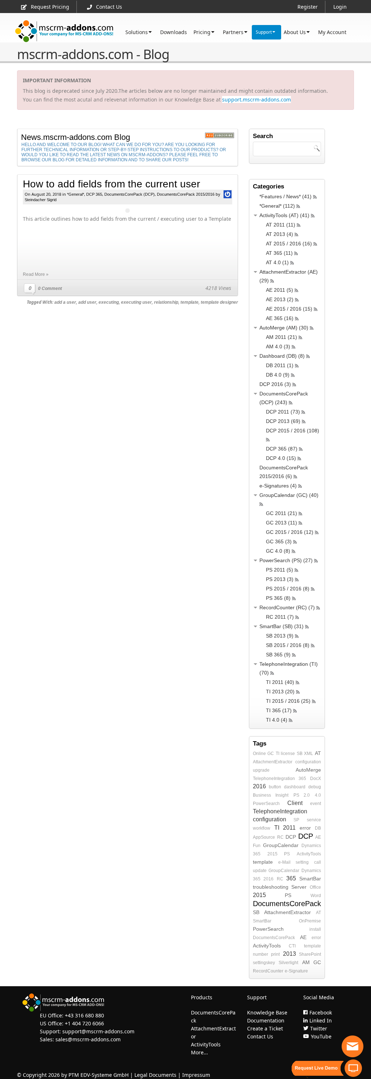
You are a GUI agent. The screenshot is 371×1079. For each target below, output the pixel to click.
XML (308, 753)
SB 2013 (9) (279, 636)
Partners (233, 32)
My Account (332, 32)
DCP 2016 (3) (275, 384)
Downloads (173, 32)
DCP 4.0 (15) (281, 458)
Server (299, 887)
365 (302, 778)
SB (300, 753)
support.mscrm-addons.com (256, 99)
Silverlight (288, 962)
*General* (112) (277, 206)
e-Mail (284, 862)
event (315, 803)
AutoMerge (308, 770)
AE (318, 837)
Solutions (136, 32)
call (317, 862)
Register (307, 6)
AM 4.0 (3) (278, 346)
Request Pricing (50, 6)
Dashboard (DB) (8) (282, 356)
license (288, 753)
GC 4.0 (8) (278, 551)
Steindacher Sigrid (41, 200)
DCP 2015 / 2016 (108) (292, 430)
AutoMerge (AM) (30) (283, 328)
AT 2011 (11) (280, 225)
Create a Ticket (265, 1028)
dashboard (294, 786)
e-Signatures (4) (278, 486)
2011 (289, 828)
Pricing (201, 32)
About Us (295, 32)
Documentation (265, 1020)
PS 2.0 (301, 795)
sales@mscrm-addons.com (88, 1039)
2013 (289, 954)
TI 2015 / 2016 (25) (288, 701)
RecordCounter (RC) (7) (287, 607)
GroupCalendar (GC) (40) (288, 495)
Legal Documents (155, 1074)
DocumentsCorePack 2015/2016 (185, 194)
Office (315, 887)
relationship (166, 302)
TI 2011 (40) (280, 682)
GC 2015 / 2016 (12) (289, 532)
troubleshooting (270, 887)
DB (318, 828)
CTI (292, 946)
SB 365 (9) (278, 654)
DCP (290, 837)
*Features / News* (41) (285, 196)
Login (340, 6)
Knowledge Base (267, 1012)
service (314, 819)
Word (315, 895)
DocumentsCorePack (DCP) (129, 194)
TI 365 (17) (279, 710)
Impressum (196, 1074)
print (275, 954)
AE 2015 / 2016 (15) (289, 309)
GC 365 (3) (279, 541)
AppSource (264, 837)
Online (259, 753)
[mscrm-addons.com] (64, 31)
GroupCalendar (281, 845)
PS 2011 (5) (279, 570)
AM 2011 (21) (281, 337)
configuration (308, 761)
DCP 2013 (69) (283, 421)
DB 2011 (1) (279, 365)
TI (277, 753)
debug (314, 786)
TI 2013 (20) (280, 691)
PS (287, 853)
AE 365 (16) (279, 318)
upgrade (261, 770)
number (260, 954)
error (305, 828)
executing (109, 302)
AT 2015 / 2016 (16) (289, 243)
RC (280, 837)
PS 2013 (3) (279, 579)
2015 (272, 853)
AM (306, 962)
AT (318, 753)
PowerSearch (266, 803)
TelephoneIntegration (274, 778)
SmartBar (310, 878)
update (260, 870)
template (189, 302)
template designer (219, 302)
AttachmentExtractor (272, 761)
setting (302, 862)
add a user (65, 302)
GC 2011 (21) (281, 513)
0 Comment (50, 288)
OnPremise (310, 921)
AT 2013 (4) (279, 234)
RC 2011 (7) (280, 617)
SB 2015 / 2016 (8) (287, 645)
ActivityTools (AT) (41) (284, 215)
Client (295, 803)
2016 (259, 786)
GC (270, 753)
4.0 (318, 795)
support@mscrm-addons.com (98, 1031)
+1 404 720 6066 (84, 1023)
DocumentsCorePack (287, 904)
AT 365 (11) (279, 253)
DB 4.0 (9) (277, 375)
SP (296, 819)
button (275, 786)
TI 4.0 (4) (276, 720)
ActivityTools (309, 853)
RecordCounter (268, 971)
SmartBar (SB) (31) (281, 626)
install (315, 929)
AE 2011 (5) (279, 290)
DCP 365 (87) (281, 449)
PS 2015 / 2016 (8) (287, 589)
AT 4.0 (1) (277, 262)
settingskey (264, 962)
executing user (136, 302)
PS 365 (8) (278, 598)
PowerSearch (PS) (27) (286, 560)
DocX (315, 778)
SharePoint (310, 954)
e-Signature (296, 971)
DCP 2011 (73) (283, 412)
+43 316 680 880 (84, 1015)
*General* (75, 194)
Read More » (36, 274)
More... (199, 1052)
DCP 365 (94, 194)
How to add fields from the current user (111, 184)
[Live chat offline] (352, 1046)
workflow (261, 828)
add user (87, 302)
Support (264, 32)
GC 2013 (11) (281, 523)
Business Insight (271, 795)
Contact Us (109, 6)
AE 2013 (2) (279, 299)
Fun (256, 845)
